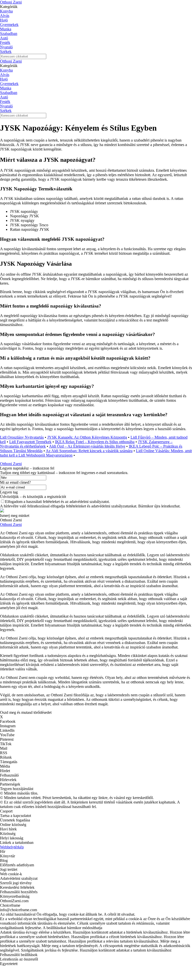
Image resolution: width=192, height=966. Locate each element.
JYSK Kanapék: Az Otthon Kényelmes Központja (87, 437)
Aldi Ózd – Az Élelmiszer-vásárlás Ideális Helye (87, 446)
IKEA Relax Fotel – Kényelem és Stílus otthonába (94, 442)
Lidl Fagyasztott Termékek (30, 442)
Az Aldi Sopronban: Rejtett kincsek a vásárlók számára (89, 451)
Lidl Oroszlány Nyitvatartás (22, 437)
